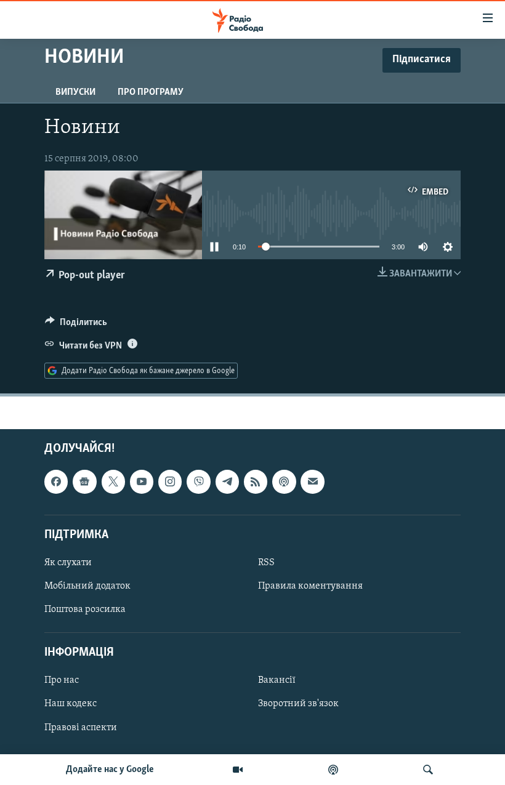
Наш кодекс (70, 704)
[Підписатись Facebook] (56, 482)
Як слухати (68, 563)
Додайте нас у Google (110, 770)
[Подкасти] (333, 769)
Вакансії (277, 681)
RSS (266, 563)
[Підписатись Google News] (84, 482)
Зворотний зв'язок (298, 704)
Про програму (151, 92)
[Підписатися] (312, 482)
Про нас (61, 681)
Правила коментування (310, 586)
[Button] (76, 325)
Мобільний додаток (87, 586)
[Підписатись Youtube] (141, 482)
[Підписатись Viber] (198, 482)
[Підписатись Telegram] (227, 482)
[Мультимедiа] (237, 769)
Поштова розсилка (85, 609)
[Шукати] (428, 769)
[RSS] (255, 482)
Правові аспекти (80, 728)
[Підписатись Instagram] (170, 482)
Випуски (75, 92)
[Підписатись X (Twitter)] (113, 482)
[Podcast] (284, 482)
